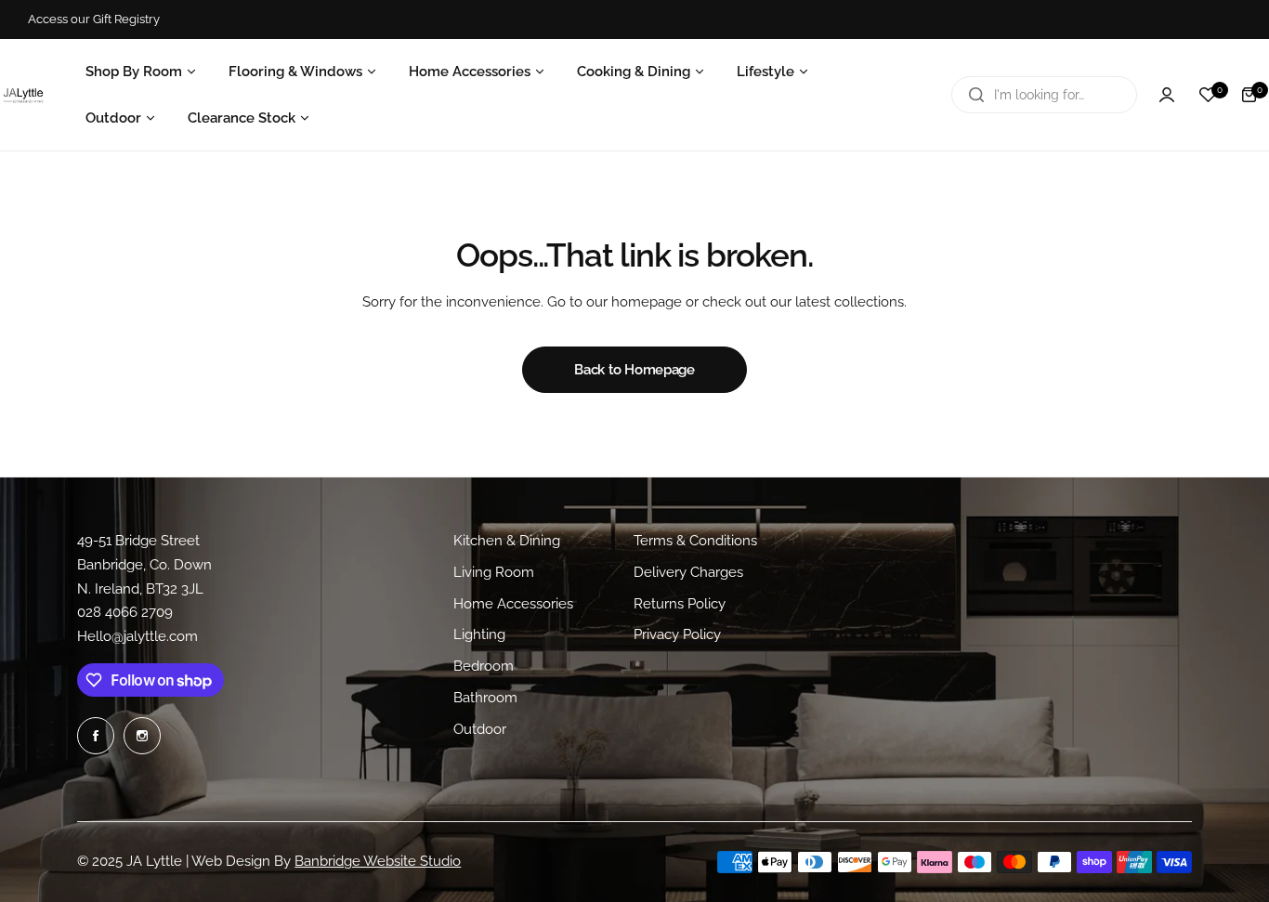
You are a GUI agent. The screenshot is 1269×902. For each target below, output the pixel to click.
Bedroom (483, 666)
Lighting (479, 634)
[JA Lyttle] (23, 94)
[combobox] (1044, 94)
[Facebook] (95, 735)
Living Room (493, 572)
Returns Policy (680, 603)
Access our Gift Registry (94, 19)
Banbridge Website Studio (377, 861)
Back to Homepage (634, 369)
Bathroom (485, 697)
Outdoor (479, 729)
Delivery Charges (688, 572)
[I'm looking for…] (976, 94)
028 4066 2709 (125, 612)
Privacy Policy (677, 634)
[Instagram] (142, 735)
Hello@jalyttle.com (137, 636)
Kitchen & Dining (506, 540)
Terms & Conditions (695, 540)
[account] (1166, 94)
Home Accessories (513, 603)
